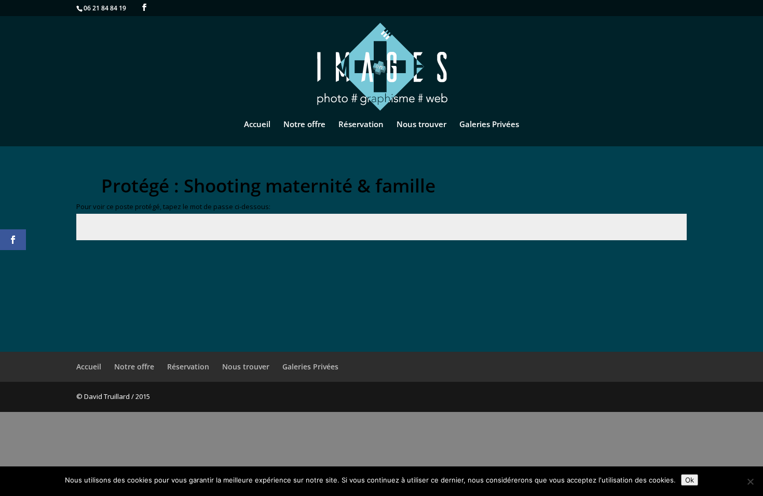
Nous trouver (421, 124)
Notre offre (304, 124)
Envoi (662, 264)
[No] (750, 481)
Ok (689, 480)
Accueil (257, 124)
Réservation (361, 124)
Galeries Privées (489, 124)
